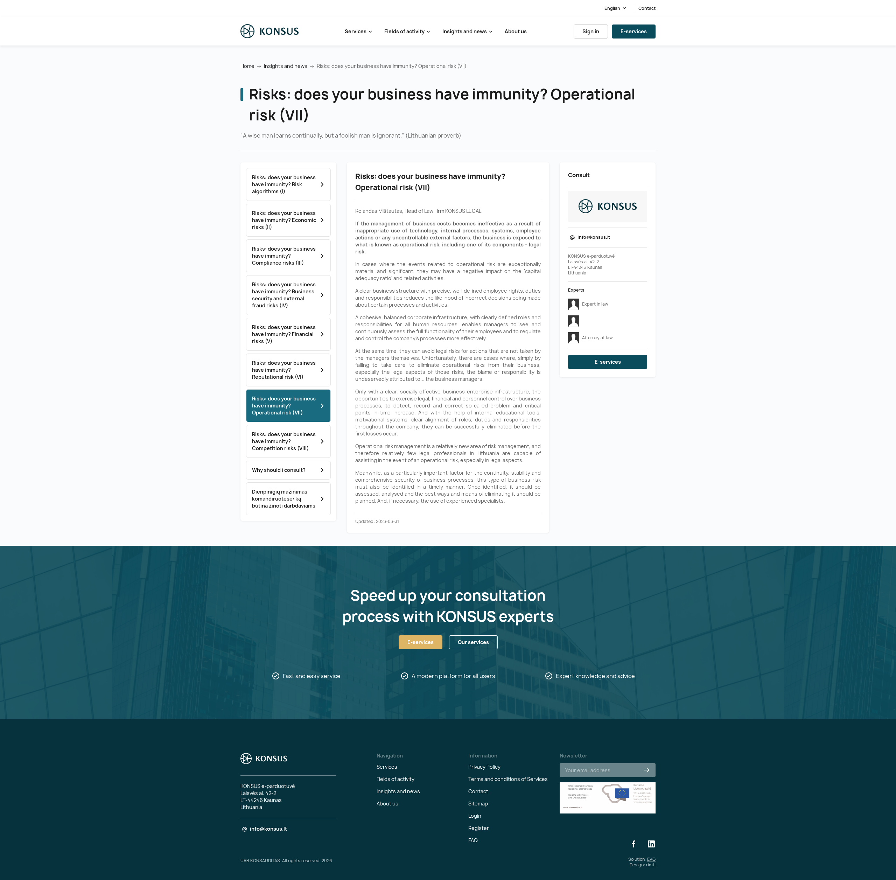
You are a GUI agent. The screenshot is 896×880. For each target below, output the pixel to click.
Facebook (633, 844)
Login (474, 815)
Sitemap (478, 803)
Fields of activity (404, 31)
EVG (651, 859)
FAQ (473, 840)
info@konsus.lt (594, 237)
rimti (651, 865)
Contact (647, 8)
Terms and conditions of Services (508, 779)
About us (516, 31)
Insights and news (464, 31)
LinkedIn (651, 844)
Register (478, 828)
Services (355, 31)
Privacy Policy (484, 766)
